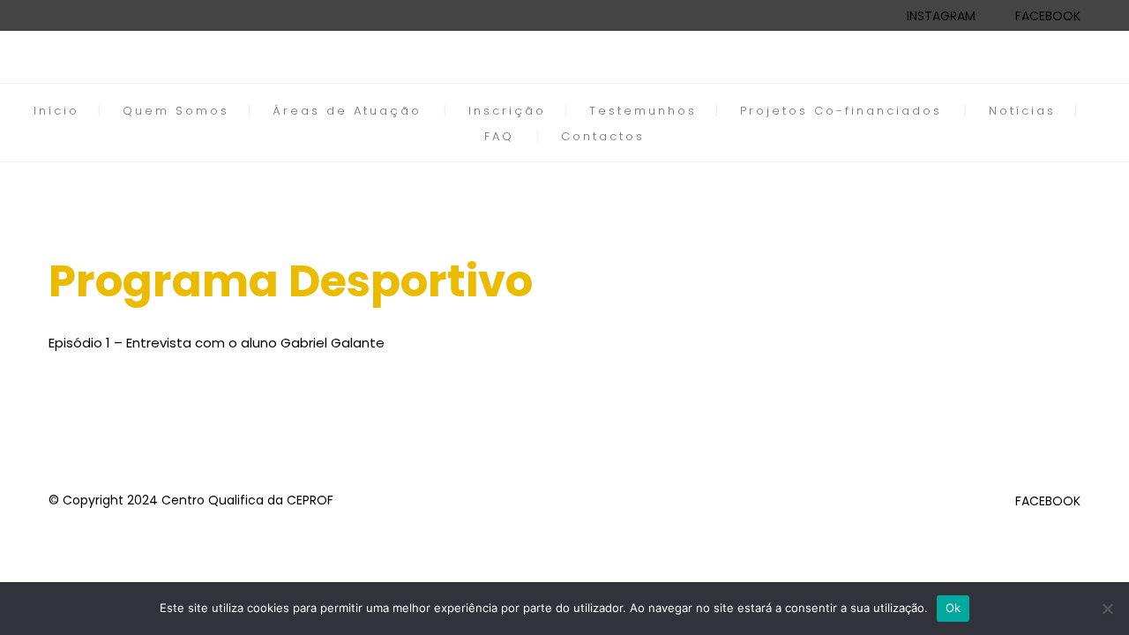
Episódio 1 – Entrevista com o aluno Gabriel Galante (217, 342)
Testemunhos (643, 110)
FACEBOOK (1047, 16)
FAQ (499, 136)
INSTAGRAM (941, 16)
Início (56, 110)
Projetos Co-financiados (841, 110)
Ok (953, 608)
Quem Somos (176, 110)
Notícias (1022, 110)
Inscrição (507, 110)
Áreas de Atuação (347, 110)
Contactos (603, 136)
